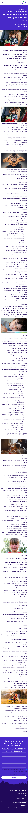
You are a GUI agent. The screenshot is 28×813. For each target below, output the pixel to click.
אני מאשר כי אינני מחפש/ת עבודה (17, 774)
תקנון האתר (23, 805)
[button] (2, 2)
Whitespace (11, 808)
